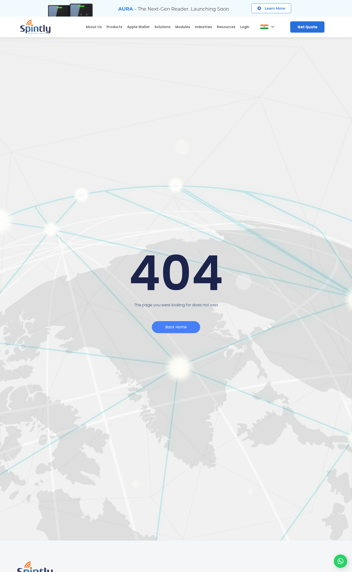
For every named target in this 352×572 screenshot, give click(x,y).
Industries (203, 26)
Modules (182, 26)
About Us (94, 26)
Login (244, 26)
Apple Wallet (138, 26)
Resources (226, 26)
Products (114, 26)
